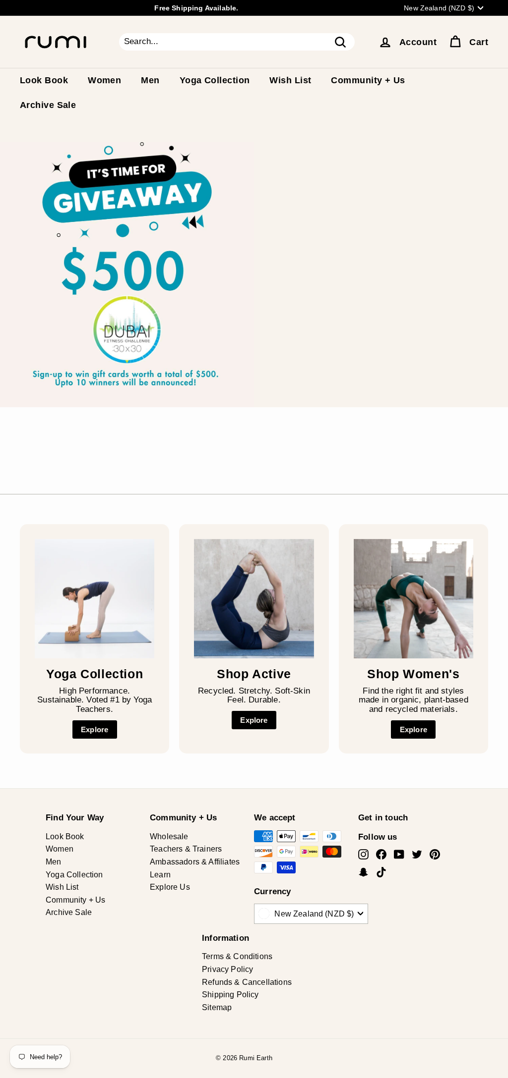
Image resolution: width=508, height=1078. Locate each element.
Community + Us (368, 80)
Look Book (44, 80)
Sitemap (217, 1007)
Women (104, 80)
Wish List (290, 80)
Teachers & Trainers (186, 849)
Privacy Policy (227, 969)
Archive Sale (48, 105)
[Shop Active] (254, 598)
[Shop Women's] (413, 598)
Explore (94, 729)
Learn (160, 874)
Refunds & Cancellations (247, 982)
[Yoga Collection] (94, 598)
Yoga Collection (215, 80)
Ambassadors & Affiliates (195, 862)
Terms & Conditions (237, 956)
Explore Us (170, 887)
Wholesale (169, 836)
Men (150, 80)
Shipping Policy (230, 994)
